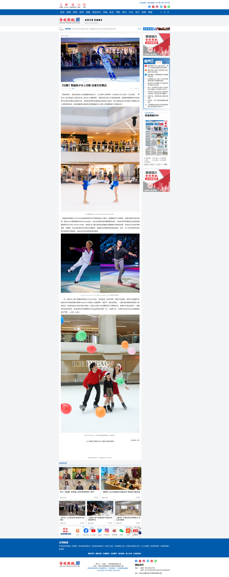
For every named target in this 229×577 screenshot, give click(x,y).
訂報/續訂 (143, 3)
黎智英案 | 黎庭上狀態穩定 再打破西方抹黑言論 (158, 71)
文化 (131, 12)
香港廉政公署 (119, 546)
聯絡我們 (99, 553)
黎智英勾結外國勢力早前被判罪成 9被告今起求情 (158, 84)
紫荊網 (61, 549)
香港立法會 (109, 546)
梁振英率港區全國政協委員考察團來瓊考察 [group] (106, 28)
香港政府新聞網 (64, 546)
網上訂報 (129, 553)
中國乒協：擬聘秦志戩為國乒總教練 (158, 97)
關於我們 (91, 553)
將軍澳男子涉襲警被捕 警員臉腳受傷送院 (158, 75)
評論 (105, 12)
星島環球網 (155, 546)
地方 (137, 12)
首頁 (62, 12)
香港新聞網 (164, 546)
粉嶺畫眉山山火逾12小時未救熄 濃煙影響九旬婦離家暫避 (158, 79)
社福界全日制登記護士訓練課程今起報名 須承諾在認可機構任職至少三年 (158, 93)
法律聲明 (114, 553)
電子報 (167, 3)
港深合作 (96, 12)
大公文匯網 (145, 546)
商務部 (74, 546)
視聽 (88, 12)
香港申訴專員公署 (132, 546)
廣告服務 (151, 3)
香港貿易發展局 (84, 546)
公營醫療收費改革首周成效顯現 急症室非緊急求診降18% (158, 105)
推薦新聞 (63, 463)
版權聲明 (106, 553)
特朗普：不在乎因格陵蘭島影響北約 (158, 101)
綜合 (111, 12)
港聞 (69, 12)
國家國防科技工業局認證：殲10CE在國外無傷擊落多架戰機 (158, 66)
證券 (81, 12)
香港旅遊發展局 (97, 546)
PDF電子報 (159, 3)
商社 (124, 12)
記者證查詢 (137, 553)
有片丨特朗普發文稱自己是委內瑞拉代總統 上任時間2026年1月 (158, 88)
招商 (144, 12)
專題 (150, 12)
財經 (75, 12)
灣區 (118, 12)
